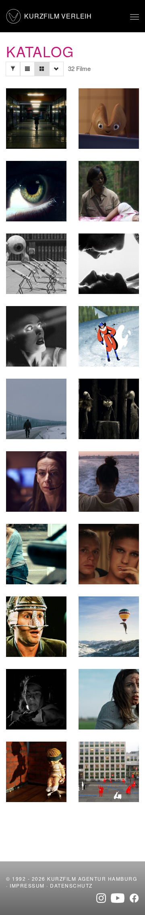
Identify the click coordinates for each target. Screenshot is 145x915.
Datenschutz (71, 885)
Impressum (27, 885)
